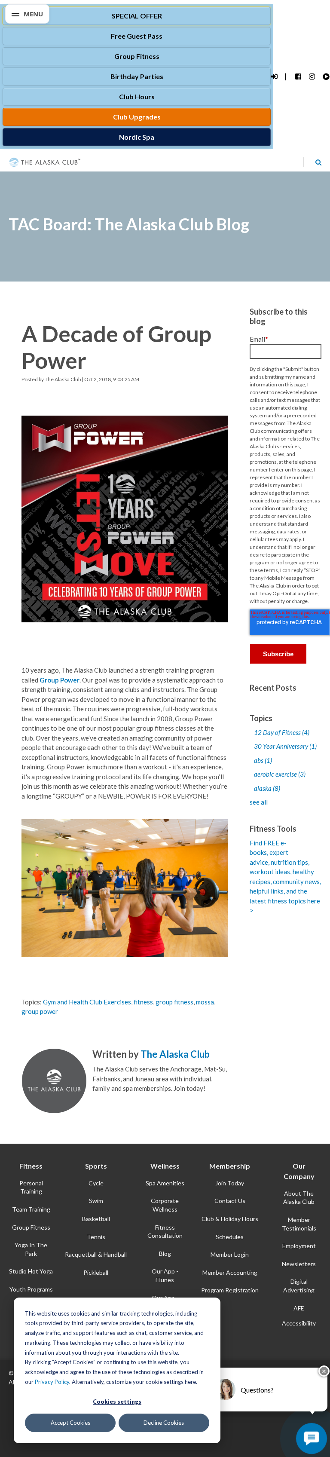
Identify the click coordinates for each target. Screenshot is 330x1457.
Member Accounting (229, 1272)
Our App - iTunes (165, 1275)
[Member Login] (273, 77)
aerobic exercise (280, 774)
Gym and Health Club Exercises (87, 1002)
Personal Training (31, 1187)
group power (39, 1011)
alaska (267, 788)
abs (263, 760)
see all (259, 802)
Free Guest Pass (136, 36)
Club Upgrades (137, 117)
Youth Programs (31, 1289)
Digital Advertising (299, 1286)
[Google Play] (325, 77)
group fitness (174, 1002)
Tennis (96, 1236)
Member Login (230, 1254)
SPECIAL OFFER (137, 16)
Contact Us (229, 1200)
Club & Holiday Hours (230, 1218)
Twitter (109, 1103)
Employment (299, 1245)
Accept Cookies (70, 1422)
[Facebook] (298, 77)
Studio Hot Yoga (31, 1271)
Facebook (97, 1103)
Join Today (229, 1183)
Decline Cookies (164, 1422)
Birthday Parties (136, 76)
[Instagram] (312, 77)
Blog (165, 1253)
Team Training (31, 1209)
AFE (298, 1308)
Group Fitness (136, 56)
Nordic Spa (136, 137)
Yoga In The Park (31, 1249)
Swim (96, 1200)
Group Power (59, 680)
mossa (205, 1002)
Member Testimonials (299, 1224)
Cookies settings (117, 1401)
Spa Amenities (165, 1183)
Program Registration (230, 1290)
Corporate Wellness (165, 1205)
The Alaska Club (63, 379)
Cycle (96, 1183)
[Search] (318, 162)
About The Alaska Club (299, 1198)
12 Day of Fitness (281, 732)
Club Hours (137, 96)
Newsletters (299, 1263)
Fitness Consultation (165, 1232)
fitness (143, 1002)
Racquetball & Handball (96, 1254)
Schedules (230, 1236)
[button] (27, 14)
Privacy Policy (52, 1381)
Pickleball (95, 1272)
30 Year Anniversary (285, 746)
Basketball (96, 1218)
